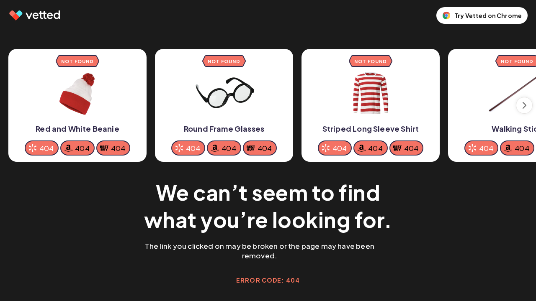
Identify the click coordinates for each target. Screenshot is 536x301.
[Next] (524, 105)
